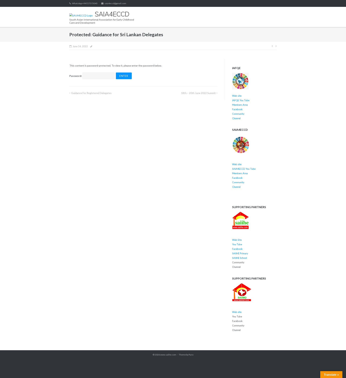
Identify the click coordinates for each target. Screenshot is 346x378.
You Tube (237, 244)
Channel (236, 118)
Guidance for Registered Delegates (91, 92)
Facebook (237, 109)
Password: (76, 75)
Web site (236, 95)
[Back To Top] (337, 369)
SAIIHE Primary (240, 253)
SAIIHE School (239, 257)
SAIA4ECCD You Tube (244, 168)
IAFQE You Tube (241, 100)
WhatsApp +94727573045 (84, 3)
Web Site (237, 239)
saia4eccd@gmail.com (115, 3)
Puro (191, 354)
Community (238, 113)
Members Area (240, 104)
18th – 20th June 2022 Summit (198, 92)
